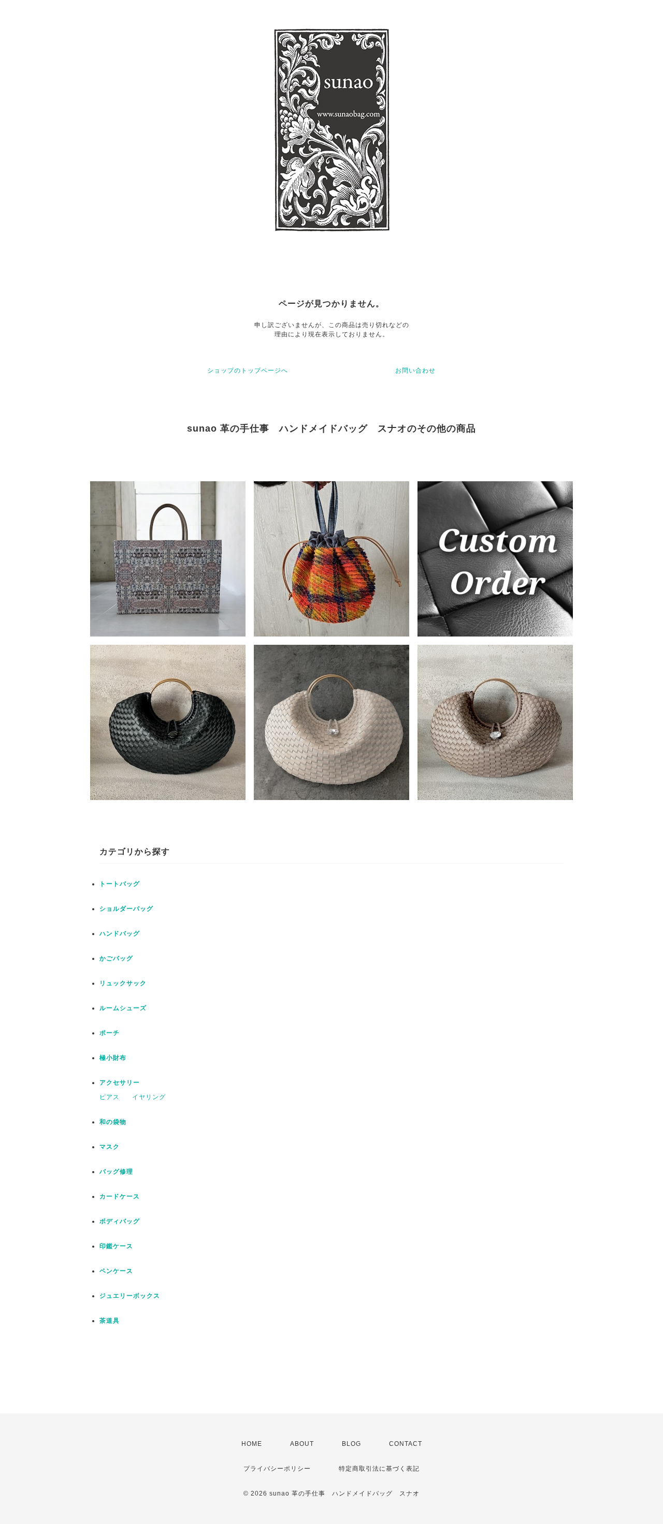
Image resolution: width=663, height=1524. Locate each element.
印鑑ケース (116, 1246)
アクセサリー (119, 1082)
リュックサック (123, 983)
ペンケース (116, 1271)
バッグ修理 (116, 1171)
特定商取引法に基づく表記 (379, 1468)
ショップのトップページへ (247, 370)
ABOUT (302, 1443)
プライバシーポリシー (277, 1468)
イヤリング (149, 1097)
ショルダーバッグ (126, 908)
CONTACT (405, 1443)
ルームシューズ (123, 1008)
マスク (109, 1146)
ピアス (109, 1097)
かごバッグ (116, 958)
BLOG (351, 1443)
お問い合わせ (415, 370)
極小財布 (112, 1057)
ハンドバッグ (119, 933)
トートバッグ (119, 883)
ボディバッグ (119, 1221)
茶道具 (109, 1320)
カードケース (119, 1196)
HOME (251, 1443)
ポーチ (109, 1033)
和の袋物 (112, 1122)
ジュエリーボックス (129, 1295)
